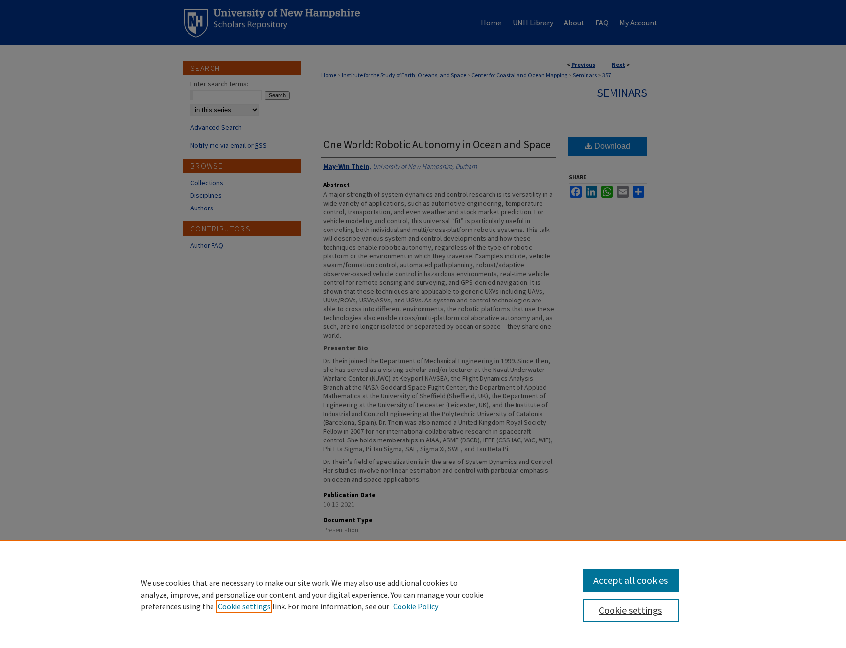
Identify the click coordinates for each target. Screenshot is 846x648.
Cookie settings (244, 606)
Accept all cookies (630, 580)
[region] (423, 594)
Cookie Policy (415, 606)
